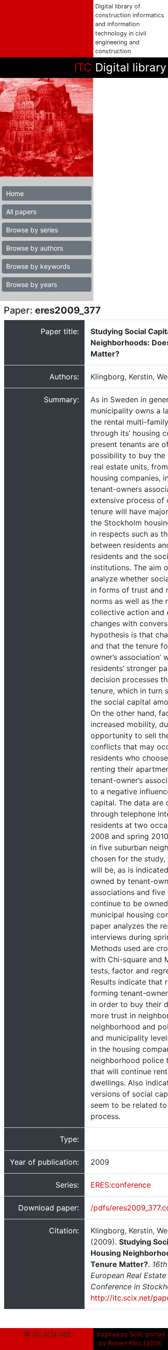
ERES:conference (121, 1184)
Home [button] (15, 193)
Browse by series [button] (32, 230)
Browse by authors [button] (34, 248)
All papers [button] (21, 212)
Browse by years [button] (31, 284)
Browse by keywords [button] (38, 266)
